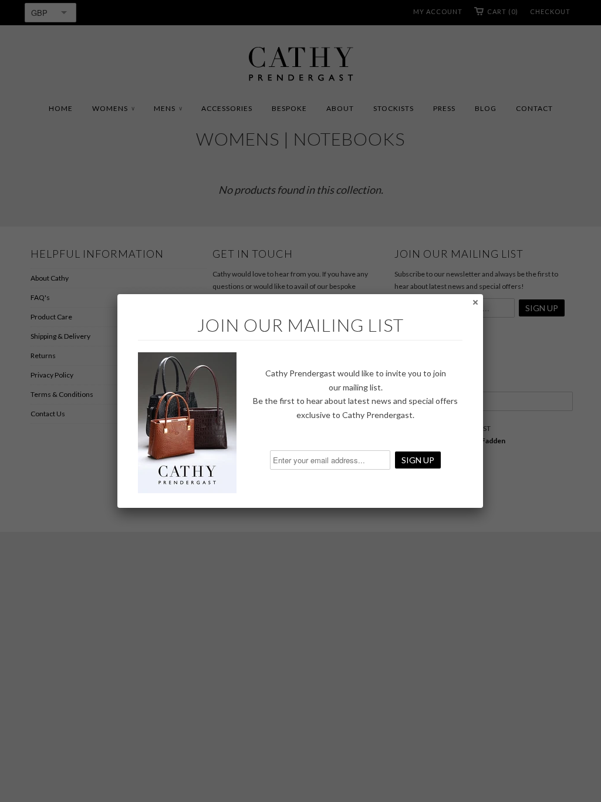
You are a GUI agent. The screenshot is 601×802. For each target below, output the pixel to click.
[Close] (474, 302)
